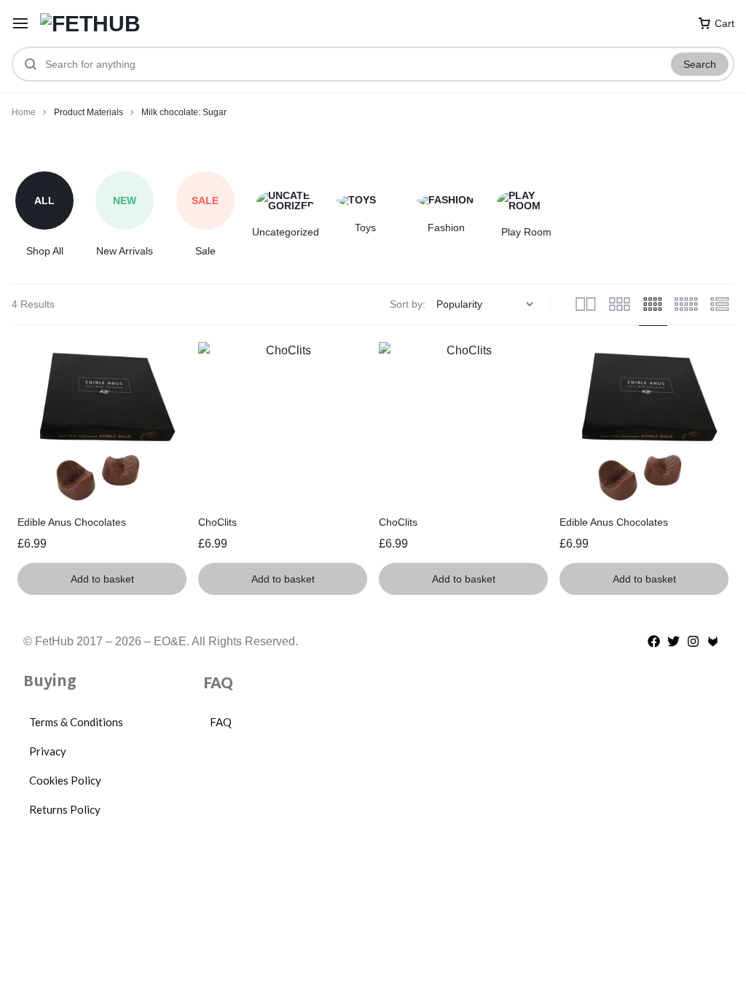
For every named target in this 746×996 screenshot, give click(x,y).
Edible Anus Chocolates (71, 522)
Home (24, 112)
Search (699, 64)
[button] (101, 579)
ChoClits (217, 522)
